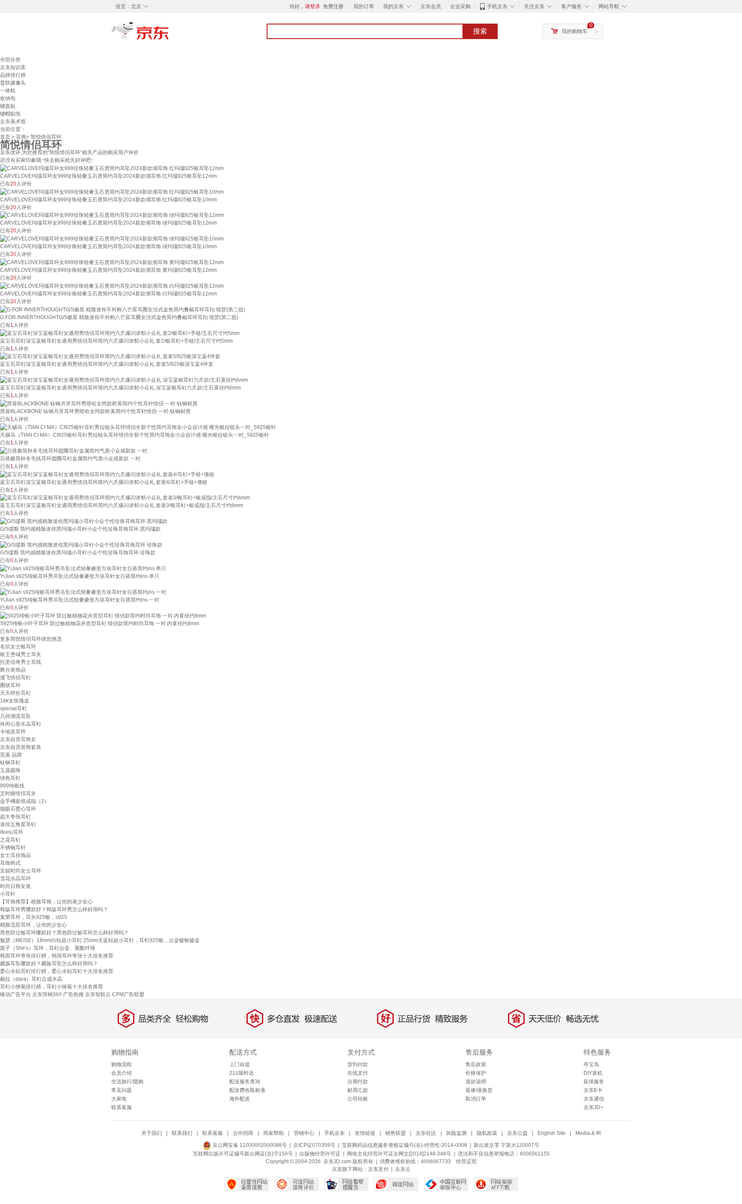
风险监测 (456, 1133)
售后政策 (475, 1064)
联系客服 (121, 1107)
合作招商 (243, 1133)
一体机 (7, 91)
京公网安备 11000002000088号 (249, 1145)
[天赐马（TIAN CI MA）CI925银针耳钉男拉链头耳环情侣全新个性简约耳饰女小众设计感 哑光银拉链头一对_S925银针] (138, 427)
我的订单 (363, 6)
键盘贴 (7, 106)
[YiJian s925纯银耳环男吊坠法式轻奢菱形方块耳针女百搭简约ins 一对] (83, 592)
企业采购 (460, 6)
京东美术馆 (13, 122)
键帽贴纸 (10, 114)
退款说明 (475, 1082)
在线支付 (357, 1073)
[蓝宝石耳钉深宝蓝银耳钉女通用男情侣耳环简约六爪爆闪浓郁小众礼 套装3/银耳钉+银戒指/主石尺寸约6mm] (125, 498)
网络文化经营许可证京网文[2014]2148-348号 (399, 1154)
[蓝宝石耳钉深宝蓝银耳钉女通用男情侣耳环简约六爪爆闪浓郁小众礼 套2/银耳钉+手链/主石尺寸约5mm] (120, 333)
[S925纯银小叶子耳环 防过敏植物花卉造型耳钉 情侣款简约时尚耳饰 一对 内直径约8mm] (103, 615)
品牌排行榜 (13, 75)
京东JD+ (593, 1107)
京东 (169, 34)
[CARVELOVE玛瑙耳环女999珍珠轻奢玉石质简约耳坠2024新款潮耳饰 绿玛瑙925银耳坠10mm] (112, 238)
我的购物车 (574, 31)
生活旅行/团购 (127, 1082)
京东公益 (517, 1133)
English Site (552, 1133)
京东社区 (426, 1133)
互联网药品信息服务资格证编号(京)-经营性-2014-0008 (404, 1145)
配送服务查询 (244, 1082)
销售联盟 (395, 1133)
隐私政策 (487, 1133)
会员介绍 (121, 1073)
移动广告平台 (15, 994)
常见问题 (121, 1090)
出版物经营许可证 (320, 1154)
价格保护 (475, 1073)
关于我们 (151, 1133)
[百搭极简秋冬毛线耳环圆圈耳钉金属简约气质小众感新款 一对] (73, 450)
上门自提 (239, 1064)
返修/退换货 (479, 1090)
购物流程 (121, 1064)
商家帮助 (273, 1133)
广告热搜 (73, 994)
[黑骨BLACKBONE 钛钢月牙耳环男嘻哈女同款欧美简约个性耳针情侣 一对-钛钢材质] (99, 403)
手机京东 (497, 6)
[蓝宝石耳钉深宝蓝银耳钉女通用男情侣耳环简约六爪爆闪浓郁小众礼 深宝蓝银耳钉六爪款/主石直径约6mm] (124, 380)
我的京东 (393, 6)
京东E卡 (593, 1090)
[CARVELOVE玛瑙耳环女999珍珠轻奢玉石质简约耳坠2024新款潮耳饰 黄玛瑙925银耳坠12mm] (112, 262)
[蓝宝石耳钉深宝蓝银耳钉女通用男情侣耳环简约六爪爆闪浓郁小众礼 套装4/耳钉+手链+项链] (107, 474)
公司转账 (357, 1099)
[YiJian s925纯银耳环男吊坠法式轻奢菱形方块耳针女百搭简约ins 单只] (83, 568)
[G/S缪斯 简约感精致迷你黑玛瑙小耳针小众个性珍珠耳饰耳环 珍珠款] (81, 544)
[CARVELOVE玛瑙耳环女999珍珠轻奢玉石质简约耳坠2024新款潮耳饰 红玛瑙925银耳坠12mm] (112, 168)
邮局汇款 (357, 1090)
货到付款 (357, 1064)
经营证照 (466, 1161)
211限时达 (241, 1073)
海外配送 (239, 1099)
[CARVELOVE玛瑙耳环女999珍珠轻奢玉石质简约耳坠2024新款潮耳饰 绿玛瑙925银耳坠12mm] (112, 215)
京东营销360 (47, 994)
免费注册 (333, 6)
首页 (5, 137)
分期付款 (357, 1082)
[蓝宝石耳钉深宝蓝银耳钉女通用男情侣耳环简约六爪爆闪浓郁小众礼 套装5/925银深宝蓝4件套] (110, 356)
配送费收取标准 (247, 1090)
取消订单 (475, 1099)
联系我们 (182, 1133)
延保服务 (594, 1082)
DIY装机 (593, 1073)
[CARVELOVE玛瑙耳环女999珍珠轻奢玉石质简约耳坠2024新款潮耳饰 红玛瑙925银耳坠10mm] (112, 192)
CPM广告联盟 (128, 994)
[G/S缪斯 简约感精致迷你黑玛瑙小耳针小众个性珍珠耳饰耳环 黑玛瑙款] (83, 521)
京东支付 (378, 1169)
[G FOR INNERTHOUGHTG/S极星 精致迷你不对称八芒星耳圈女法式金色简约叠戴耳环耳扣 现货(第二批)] (122, 309)
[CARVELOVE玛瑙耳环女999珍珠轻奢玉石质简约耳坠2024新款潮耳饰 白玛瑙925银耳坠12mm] (112, 286)
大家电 (119, 1099)
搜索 (480, 31)
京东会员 (430, 6)
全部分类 (10, 60)
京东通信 (594, 1099)
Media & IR (588, 1133)
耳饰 (21, 137)
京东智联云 (98, 994)
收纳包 (7, 98)
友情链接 (365, 1133)
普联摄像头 (13, 83)
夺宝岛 (591, 1064)
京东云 (403, 1169)
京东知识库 (13, 67)
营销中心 (304, 1133)
